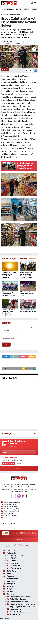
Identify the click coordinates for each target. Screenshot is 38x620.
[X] (15, 496)
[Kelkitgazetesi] (9, 3)
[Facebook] (11, 496)
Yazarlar (10, 576)
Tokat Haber (4, 619)
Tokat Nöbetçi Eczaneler (12, 502)
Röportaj (10, 581)
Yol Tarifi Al (21, 463)
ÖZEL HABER (15, 568)
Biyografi (11, 584)
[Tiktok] (26, 496)
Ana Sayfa (11, 550)
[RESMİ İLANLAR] (35, 378)
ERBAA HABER (15, 15)
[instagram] (20, 545)
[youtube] (27, 545)
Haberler (4, 15)
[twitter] (14, 545)
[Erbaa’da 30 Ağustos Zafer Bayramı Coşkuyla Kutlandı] (10, 286)
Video (9, 573)
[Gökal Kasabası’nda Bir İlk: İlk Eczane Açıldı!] (28, 303)
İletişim (13, 523)
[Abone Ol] (35, 70)
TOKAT (18, 9)
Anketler (10, 586)
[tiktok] (33, 545)
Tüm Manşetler (9, 513)
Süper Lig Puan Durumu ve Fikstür (23, 607)
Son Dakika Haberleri (11, 515)
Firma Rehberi (12, 578)
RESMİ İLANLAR (8, 9)
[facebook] (8, 545)
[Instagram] (19, 496)
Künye (5, 523)
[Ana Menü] (35, 3)
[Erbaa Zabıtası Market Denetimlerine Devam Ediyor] (19, 56)
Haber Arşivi (8, 518)
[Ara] (32, 3)
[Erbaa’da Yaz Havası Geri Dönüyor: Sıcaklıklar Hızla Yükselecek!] (10, 266)
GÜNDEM (14, 563)
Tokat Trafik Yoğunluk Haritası (14, 509)
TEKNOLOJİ (15, 566)
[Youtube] (22, 496)
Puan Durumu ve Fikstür (11, 511)
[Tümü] (35, 434)
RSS (6, 533)
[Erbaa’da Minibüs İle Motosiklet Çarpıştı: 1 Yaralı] (28, 286)
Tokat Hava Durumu (10, 504)
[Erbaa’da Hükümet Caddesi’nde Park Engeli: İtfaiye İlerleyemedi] (10, 303)
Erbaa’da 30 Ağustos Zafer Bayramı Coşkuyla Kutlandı (9, 293)
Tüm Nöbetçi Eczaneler (19, 469)
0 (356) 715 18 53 (9, 463)
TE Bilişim (24, 539)
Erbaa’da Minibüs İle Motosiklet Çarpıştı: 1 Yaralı (27, 293)
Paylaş (6, 70)
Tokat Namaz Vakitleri (11, 506)
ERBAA (26, 9)
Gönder (6, 344)
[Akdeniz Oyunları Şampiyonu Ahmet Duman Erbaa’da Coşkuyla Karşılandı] (28, 266)
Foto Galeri (11, 571)
